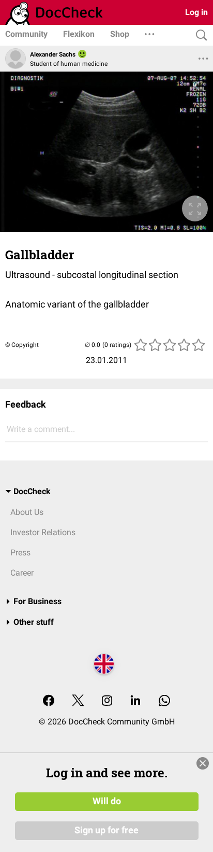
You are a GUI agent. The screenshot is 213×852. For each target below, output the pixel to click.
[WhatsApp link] (164, 701)
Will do (107, 801)
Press (20, 552)
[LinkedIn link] (135, 701)
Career (22, 573)
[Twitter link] (78, 701)
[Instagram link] (107, 701)
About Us (26, 512)
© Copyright (22, 344)
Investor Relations (42, 532)
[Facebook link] (48, 701)
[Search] (199, 35)
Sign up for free (106, 830)
